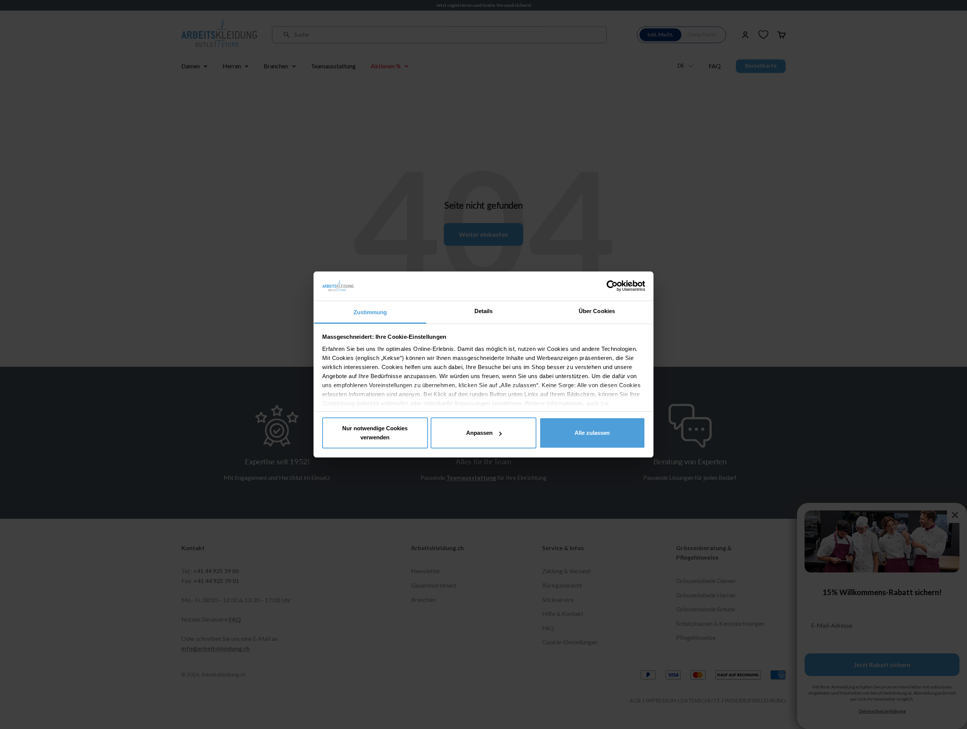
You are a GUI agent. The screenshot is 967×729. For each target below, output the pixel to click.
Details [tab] (483, 311)
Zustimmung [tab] (370, 312)
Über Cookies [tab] (597, 311)
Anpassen (479, 433)
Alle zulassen (592, 433)
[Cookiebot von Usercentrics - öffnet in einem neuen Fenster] (612, 286)
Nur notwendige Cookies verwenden (375, 433)
